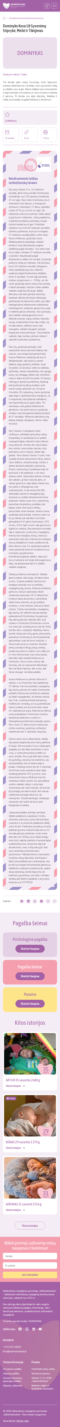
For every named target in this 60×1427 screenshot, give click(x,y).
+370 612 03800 (12, 1346)
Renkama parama (40, 1373)
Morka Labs (22, 1420)
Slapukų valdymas (12, 1385)
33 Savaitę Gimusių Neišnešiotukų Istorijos (26, 18)
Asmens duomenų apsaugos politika (12, 1380)
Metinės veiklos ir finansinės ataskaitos (42, 1387)
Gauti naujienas (30, 1275)
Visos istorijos (30, 1225)
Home (4, 18)
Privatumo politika (12, 1369)
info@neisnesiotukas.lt (15, 1351)
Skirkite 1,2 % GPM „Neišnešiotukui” (41, 1380)
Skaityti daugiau (30, 948)
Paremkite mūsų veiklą (43, 1369)
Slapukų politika (11, 1373)
